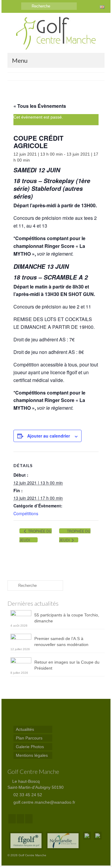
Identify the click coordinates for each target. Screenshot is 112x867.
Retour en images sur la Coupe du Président (66, 665)
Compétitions (25, 513)
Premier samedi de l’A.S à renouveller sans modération (61, 641)
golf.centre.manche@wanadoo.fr (43, 802)
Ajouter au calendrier (48, 436)
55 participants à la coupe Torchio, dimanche (66, 618)
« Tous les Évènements (39, 105)
